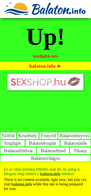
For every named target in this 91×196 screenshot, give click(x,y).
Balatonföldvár (18, 150)
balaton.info (42, 66)
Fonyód (48, 135)
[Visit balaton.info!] (45, 14)
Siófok (8, 135)
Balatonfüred (53, 150)
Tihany (80, 150)
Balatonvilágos (45, 158)
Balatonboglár (42, 143)
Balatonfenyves (74, 135)
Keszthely (27, 135)
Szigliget (12, 143)
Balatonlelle (75, 143)
